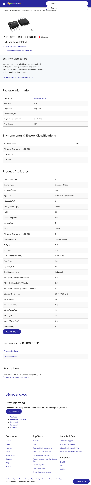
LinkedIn (13, 427)
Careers (8, 444)
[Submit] (48, 8)
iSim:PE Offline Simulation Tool (43, 455)
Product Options (11, 351)
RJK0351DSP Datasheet (16, 46)
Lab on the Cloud (39, 468)
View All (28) (11, 332)
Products (5, 10)
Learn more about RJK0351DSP (19, 50)
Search (67, 3)
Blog (7, 463)
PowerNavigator (38, 465)
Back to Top (82, 481)
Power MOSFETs (27, 10)
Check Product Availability (69, 448)
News (8, 452)
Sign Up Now (14, 411)
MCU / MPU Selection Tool (42, 452)
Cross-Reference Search (42, 472)
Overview (9, 441)
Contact (9, 459)
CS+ (34, 444)
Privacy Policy (24, 479)
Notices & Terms (12, 479)
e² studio (36, 441)
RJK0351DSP (37, 10)
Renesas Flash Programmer (42, 448)
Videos (8, 466)
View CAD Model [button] (40, 98)
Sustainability (10, 455)
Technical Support (66, 441)
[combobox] (67, 8)
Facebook (14, 422)
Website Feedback (56, 479)
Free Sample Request (67, 444)
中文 (61, 466)
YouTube (13, 417)
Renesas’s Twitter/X (18, 419)
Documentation (10, 356)
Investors (9, 448)
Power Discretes (15, 10)
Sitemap (45, 479)
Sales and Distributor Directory (71, 452)
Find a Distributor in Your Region (19, 77)
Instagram (14, 425)
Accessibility (35, 479)
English (62, 462)
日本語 (62, 469)
